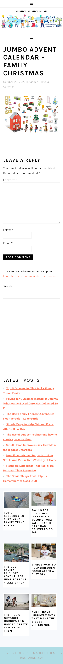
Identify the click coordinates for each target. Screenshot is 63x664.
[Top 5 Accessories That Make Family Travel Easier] (16, 500)
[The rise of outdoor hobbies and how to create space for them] (16, 602)
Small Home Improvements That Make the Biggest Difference (43, 618)
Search (7, 286)
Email (8, 243)
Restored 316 (31, 657)
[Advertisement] (31, 340)
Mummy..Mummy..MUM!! (31, 11)
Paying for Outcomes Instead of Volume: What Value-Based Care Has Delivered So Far (30, 403)
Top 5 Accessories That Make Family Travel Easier (15, 519)
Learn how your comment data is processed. (31, 276)
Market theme (45, 653)
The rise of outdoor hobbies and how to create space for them (16, 622)
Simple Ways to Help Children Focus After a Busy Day (44, 569)
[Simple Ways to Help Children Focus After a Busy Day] (44, 552)
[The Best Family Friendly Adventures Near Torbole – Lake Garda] (16, 553)
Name (8, 229)
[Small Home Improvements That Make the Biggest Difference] (44, 600)
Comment (10, 180)
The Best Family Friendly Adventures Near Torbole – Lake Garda (15, 574)
